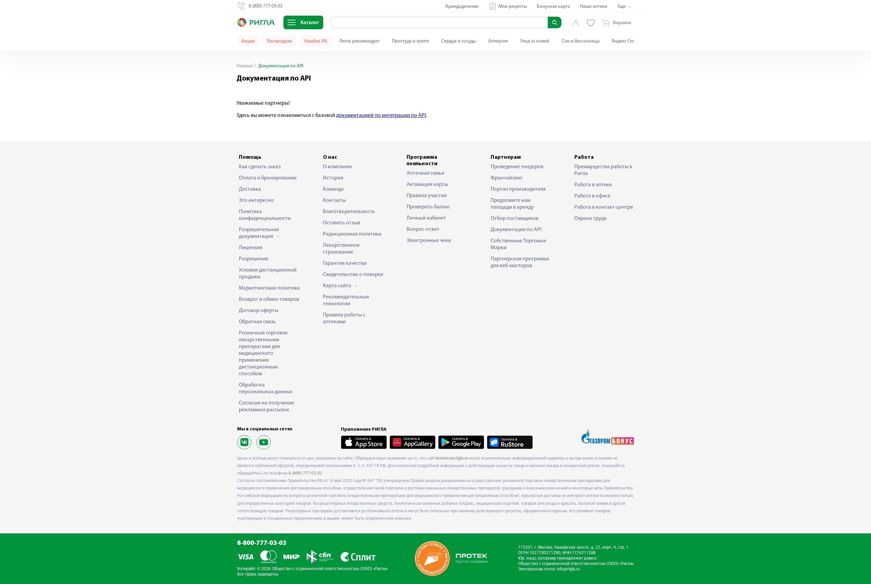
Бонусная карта (553, 6)
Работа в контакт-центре (603, 207)
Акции (248, 41)
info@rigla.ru (568, 569)
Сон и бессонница (580, 41)
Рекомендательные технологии (346, 300)
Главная (244, 66)
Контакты (334, 200)
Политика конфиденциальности (265, 215)
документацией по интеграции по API (381, 115)
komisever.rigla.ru (452, 458)
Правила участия (427, 196)
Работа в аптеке (593, 185)
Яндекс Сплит (626, 41)
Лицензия (250, 248)
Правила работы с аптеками (344, 318)
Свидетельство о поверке (353, 274)
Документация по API (516, 230)
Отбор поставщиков (515, 218)
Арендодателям (461, 6)
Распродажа (279, 41)
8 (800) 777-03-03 (305, 473)
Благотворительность (349, 211)
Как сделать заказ (260, 167)
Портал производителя (518, 189)
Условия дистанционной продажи (268, 274)
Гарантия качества (345, 263)
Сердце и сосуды (458, 41)
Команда (333, 189)
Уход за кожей (534, 41)
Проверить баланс (428, 207)
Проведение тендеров (517, 167)
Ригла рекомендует (360, 41)
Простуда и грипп (410, 41)
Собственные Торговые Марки (518, 244)
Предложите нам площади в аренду (512, 204)
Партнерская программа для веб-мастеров (520, 262)
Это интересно (256, 200)
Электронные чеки (429, 240)
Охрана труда (590, 218)
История (333, 178)
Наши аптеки (593, 6)
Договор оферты (259, 310)
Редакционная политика (352, 234)
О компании (337, 167)
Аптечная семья (425, 173)
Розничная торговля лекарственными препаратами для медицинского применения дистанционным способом (263, 353)
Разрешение (253, 259)
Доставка (250, 189)
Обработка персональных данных (265, 388)
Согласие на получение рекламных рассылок (266, 406)
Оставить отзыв (341, 223)
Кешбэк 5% (316, 41)
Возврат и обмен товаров (269, 299)
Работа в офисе (592, 196)
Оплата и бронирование (268, 178)
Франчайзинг (507, 178)
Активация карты (427, 184)
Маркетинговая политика (269, 288)
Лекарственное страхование (341, 249)
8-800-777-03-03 (261, 543)
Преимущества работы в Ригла (603, 170)
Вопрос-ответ (423, 229)
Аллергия (498, 41)
